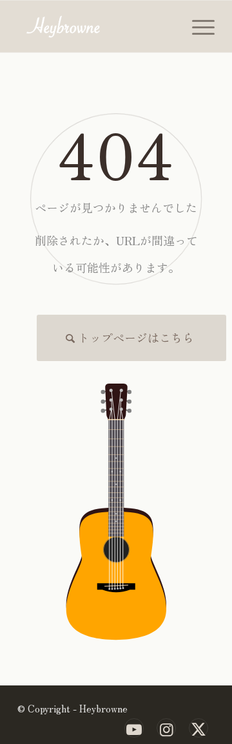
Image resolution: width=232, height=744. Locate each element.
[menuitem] (197, 26)
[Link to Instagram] (166, 728)
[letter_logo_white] (96, 26)
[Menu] (197, 26)
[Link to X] (198, 728)
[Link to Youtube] (134, 728)
